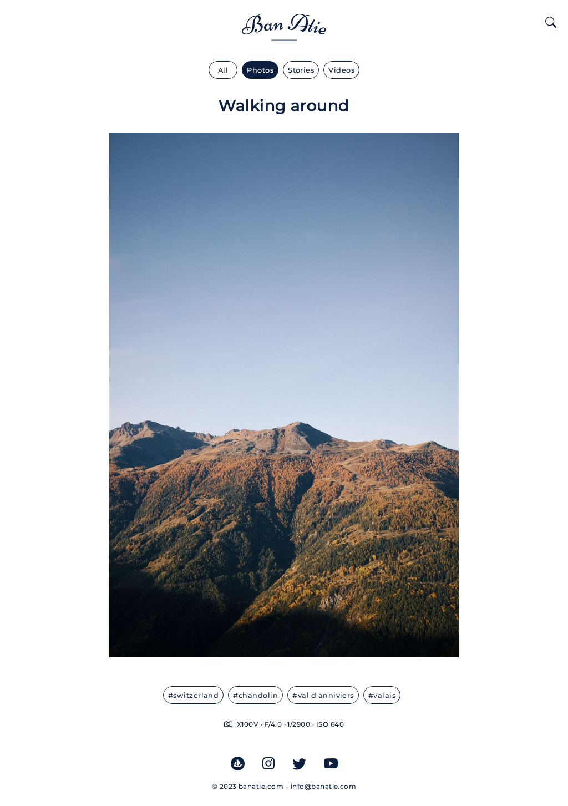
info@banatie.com (324, 786)
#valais (381, 695)
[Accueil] (284, 34)
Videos (341, 70)
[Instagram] (268, 762)
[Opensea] (238, 763)
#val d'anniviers (323, 695)
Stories (301, 70)
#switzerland (193, 695)
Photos (260, 70)
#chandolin (255, 695)
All (223, 70)
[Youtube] (331, 763)
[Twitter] (299, 763)
